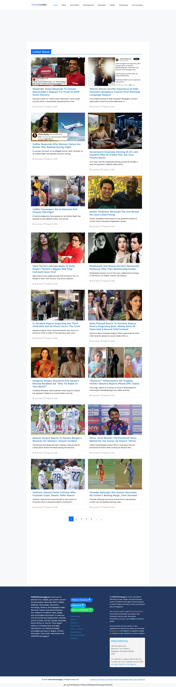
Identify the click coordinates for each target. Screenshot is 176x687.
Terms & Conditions (76, 629)
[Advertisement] (88, 26)
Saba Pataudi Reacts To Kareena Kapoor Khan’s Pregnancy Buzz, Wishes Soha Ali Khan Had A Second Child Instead (113, 326)
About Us (73, 619)
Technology (123, 5)
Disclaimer (74, 638)
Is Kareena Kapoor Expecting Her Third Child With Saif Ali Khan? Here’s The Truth (56, 325)
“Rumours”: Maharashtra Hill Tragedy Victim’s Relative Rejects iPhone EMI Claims (114, 382)
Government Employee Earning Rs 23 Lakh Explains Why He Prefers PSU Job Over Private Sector (114, 154)
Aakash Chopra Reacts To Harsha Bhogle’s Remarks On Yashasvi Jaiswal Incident (56, 439)
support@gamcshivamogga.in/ (124, 664)
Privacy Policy (75, 626)
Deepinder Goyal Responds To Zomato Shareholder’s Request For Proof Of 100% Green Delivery (56, 91)
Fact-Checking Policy (77, 635)
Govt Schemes (137, 5)
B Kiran (40, 106)
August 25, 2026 (52, 284)
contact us (114, 631)
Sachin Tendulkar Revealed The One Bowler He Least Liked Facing (114, 213)
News (64, 5)
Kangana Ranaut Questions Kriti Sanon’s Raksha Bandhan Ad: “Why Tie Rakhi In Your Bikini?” (55, 383)
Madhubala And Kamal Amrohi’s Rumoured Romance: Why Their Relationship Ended (114, 267)
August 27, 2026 (51, 106)
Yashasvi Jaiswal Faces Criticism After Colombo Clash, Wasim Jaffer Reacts (54, 494)
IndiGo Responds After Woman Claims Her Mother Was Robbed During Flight (56, 146)
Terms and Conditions (136, 679)
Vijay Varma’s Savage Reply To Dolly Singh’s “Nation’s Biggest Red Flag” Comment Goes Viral (53, 269)
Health (112, 5)
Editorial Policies (75, 632)
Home (55, 5)
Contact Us (74, 623)
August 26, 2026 (109, 226)
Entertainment (88, 5)
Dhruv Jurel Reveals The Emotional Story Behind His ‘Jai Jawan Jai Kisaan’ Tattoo (113, 439)
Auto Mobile (74, 5)
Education (102, 5)
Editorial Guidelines (119, 611)
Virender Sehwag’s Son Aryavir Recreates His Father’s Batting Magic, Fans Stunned (113, 494)
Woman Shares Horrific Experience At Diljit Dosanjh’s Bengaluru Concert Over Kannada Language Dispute (115, 91)
